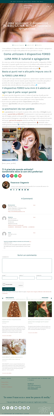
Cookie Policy (4, 384)
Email (21, 275)
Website (38, 275)
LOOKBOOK (31, 227)
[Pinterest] (22, 190)
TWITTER (25, 227)
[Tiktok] (16, 190)
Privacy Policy (4, 382)
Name (3, 275)
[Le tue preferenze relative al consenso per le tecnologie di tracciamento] (51, 413)
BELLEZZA (39, 45)
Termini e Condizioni (6, 387)
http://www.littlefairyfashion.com (16, 211)
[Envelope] (28, 190)
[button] (3, 176)
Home (11, 32)
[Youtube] (19, 190)
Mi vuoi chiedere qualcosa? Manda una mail (27, 1)
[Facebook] (11, 190)
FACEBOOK (11, 227)
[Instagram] (14, 190)
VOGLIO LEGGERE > (7, 335)
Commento (5, 257)
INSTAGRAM (18, 227)
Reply (34, 205)
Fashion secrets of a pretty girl (15, 225)
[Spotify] (25, 190)
